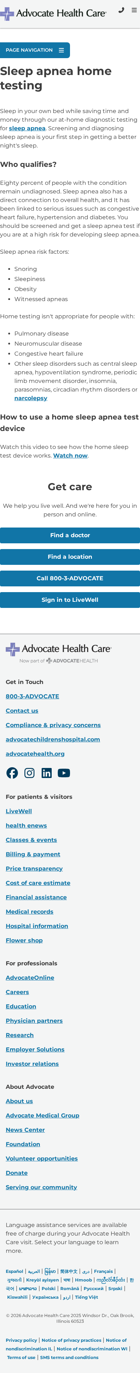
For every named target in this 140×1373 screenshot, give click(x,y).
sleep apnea (27, 128)
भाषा (67, 1280)
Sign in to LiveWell (70, 599)
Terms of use (21, 1357)
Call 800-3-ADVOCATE (70, 578)
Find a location (70, 556)
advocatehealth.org (35, 753)
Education (21, 1006)
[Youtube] (64, 774)
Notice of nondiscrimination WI (92, 1348)
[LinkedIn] (46, 774)
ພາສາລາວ (28, 1288)
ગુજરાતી (14, 1280)
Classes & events (31, 840)
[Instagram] (29, 774)
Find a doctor (70, 535)
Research (20, 1035)
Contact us (22, 710)
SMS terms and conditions (69, 1357)
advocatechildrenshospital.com (53, 739)
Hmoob (83, 1280)
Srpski (115, 1288)
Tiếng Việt (86, 1297)
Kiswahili (17, 1297)
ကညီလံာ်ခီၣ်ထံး (111, 1280)
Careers (17, 992)
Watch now (70, 455)
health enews (26, 825)
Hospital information (37, 926)
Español (14, 1271)
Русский (94, 1288)
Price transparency (34, 868)
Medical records (29, 911)
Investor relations (32, 1063)
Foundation (23, 1144)
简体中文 (69, 1271)
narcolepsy (30, 398)
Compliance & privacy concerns (53, 725)
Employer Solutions (35, 1049)
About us (19, 1101)
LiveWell (19, 811)
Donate (17, 1173)
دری (85, 1271)
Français (103, 1271)
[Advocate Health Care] (54, 14)
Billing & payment (33, 854)
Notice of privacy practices (71, 1340)
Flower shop (24, 940)
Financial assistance (36, 897)
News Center (25, 1129)
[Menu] (133, 10)
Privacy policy (21, 1340)
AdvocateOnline (30, 977)
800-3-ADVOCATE (32, 696)
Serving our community (41, 1187)
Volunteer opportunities (42, 1158)
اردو (66, 1297)
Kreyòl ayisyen (42, 1280)
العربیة (34, 1271)
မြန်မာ (50, 1271)
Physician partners (34, 1020)
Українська (45, 1297)
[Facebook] (12, 774)
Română (69, 1288)
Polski (49, 1288)
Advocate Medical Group (42, 1115)
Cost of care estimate (38, 883)
